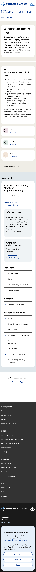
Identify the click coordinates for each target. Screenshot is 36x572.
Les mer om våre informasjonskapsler (16, 540)
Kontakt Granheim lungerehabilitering (11, 204)
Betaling (11, 318)
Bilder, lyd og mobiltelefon (18, 324)
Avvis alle (18, 560)
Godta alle (18, 554)
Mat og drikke (13, 330)
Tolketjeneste (13, 349)
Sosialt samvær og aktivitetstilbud (15, 342)
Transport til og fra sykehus (18, 285)
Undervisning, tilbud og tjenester (16, 361)
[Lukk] (31, 529)
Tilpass (18, 565)
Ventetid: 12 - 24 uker (16, 304)
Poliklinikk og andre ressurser (19, 335)
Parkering (11, 279)
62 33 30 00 (5, 522)
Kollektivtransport (15, 273)
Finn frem (12, 257)
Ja (14, 382)
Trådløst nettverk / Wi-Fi (17, 354)
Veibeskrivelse (13, 290)
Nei (23, 382)
